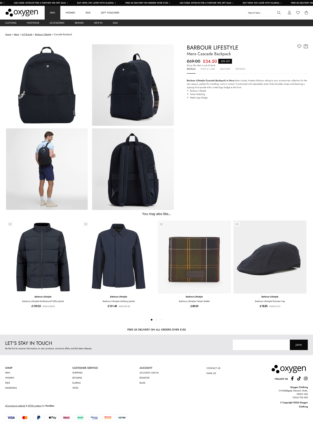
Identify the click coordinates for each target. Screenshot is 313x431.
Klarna (76, 382)
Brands (79, 22)
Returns (77, 377)
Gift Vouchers (110, 12)
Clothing (10, 22)
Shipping (77, 372)
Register (144, 377)
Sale (115, 22)
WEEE (75, 387)
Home (8, 34)
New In (98, 22)
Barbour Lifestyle (43, 34)
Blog (142, 382)
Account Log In (149, 372)
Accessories (57, 22)
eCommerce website (15, 405)
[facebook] (293, 378)
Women (70, 12)
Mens (16, 34)
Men (52, 12)
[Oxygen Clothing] (21, 13)
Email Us (211, 373)
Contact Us (213, 368)
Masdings (11, 387)
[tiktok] (300, 378)
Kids (88, 12)
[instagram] (306, 378)
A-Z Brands (27, 34)
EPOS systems (35, 405)
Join (299, 344)
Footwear (33, 22)
